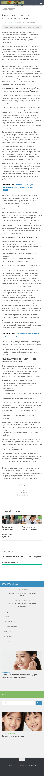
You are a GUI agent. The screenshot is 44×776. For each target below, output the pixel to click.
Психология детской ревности (13, 736)
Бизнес (6, 616)
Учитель (7, 641)
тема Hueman (32, 765)
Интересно (7, 631)
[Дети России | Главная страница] (16, 2)
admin (9, 22)
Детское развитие (10, 626)
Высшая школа (8, 9)
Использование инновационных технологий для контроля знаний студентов (8, 532)
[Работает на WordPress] (16, 765)
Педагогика (8, 636)
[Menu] (41, 2)
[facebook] (41, 584)
